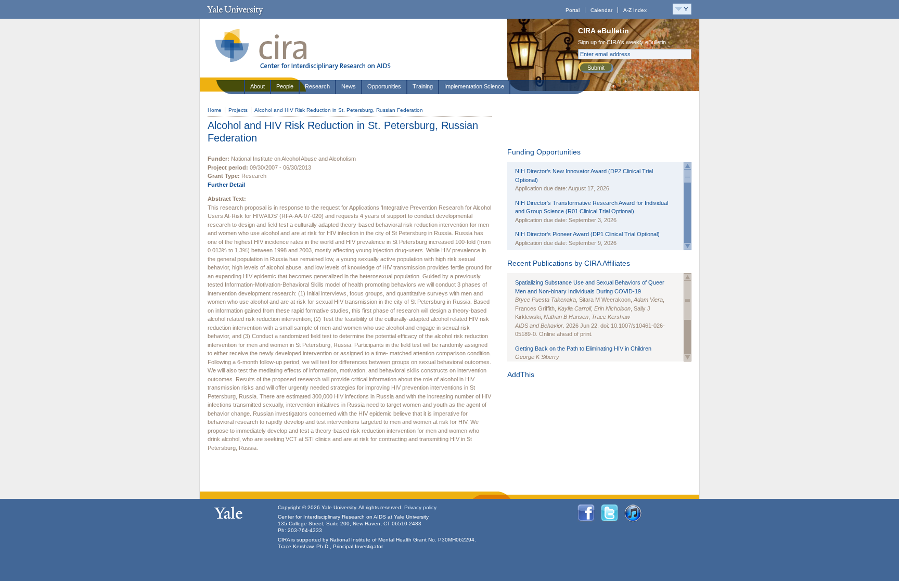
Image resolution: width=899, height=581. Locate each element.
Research (317, 86)
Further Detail (226, 185)
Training (423, 86)
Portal (573, 10)
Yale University (235, 9)
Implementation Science (474, 86)
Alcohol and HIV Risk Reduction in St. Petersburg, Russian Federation (338, 110)
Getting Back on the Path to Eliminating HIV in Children (583, 348)
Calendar (601, 10)
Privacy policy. (421, 507)
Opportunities (384, 86)
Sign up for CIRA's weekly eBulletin (622, 42)
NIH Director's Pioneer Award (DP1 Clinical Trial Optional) (587, 234)
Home (215, 110)
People (284, 86)
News (348, 86)
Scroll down (687, 246)
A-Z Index (635, 10)
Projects (238, 110)
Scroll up (687, 166)
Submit (596, 67)
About (257, 86)
